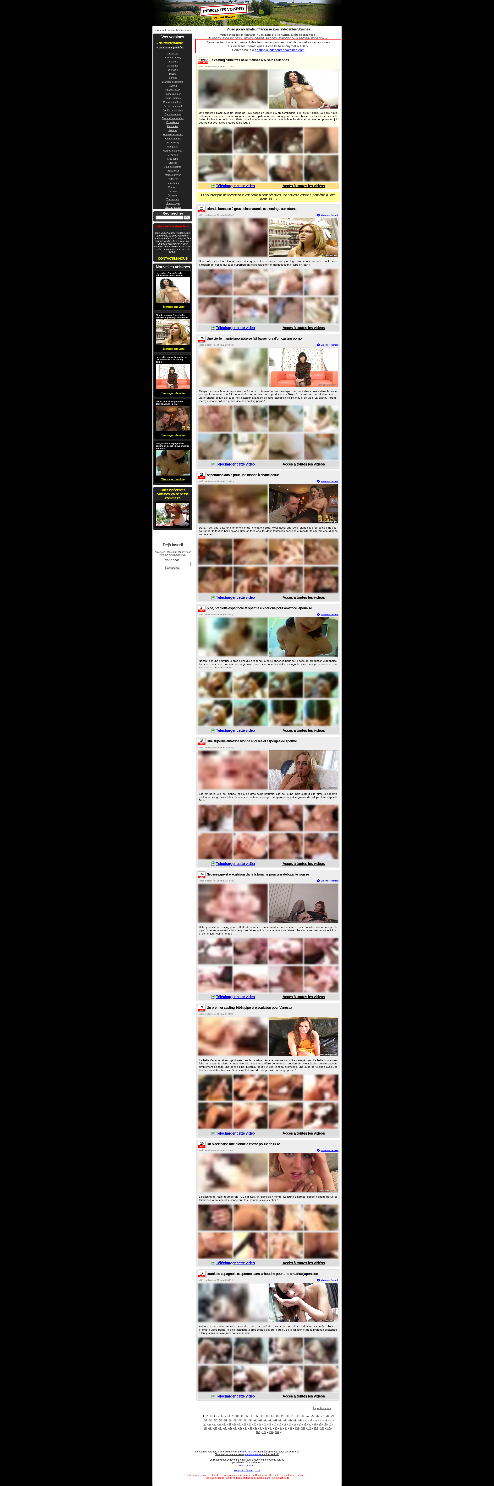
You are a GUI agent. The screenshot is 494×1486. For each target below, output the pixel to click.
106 (258, 1432)
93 (261, 1428)
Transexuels (172, 199)
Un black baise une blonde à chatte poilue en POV (243, 1144)
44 (275, 1420)
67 (260, 1424)
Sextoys (173, 191)
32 (215, 1420)
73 (290, 1424)
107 (264, 1432)
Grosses (172, 163)
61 (229, 1424)
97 (281, 1428)
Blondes (172, 78)
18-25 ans (172, 53)
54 (326, 1420)
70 (275, 1424)
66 (255, 1424)
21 (292, 1416)
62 (234, 1424)
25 (312, 1416)
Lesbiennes (173, 171)
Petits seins (173, 183)
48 (295, 1420)
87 (230, 1428)
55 (331, 1420)
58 (214, 1424)
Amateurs (173, 61)
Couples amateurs (172, 102)
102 (309, 1428)
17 (272, 1416)
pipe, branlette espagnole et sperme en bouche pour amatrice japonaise (259, 608)
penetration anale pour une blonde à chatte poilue (243, 475)
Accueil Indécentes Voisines (174, 30)
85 (220, 1428)
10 (237, 1416)
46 (285, 1420)
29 (332, 1416)
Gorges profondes (172, 150)
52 (316, 1420)
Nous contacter (246, 1465)
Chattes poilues (173, 94)
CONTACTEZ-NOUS (173, 258)
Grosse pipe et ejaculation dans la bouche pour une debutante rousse (258, 874)
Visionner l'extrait (329, 215)
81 (330, 1424)
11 (242, 1416)
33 (220, 1420)
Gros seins (172, 158)
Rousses (172, 187)
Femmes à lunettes (173, 134)
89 (240, 1428)
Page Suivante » (322, 1408)
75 (300, 1424)
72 (285, 1424)
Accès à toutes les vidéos (304, 186)
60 (224, 1424)
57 (209, 1424)
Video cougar (173, 203)
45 (280, 1420)
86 (225, 1428)
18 (277, 1416)
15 (262, 1416)
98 (286, 1428)
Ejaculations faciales (173, 118)
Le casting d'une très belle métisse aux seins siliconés (249, 60)
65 (250, 1424)
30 (205, 1420)
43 (270, 1420)
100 (297, 1428)
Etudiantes (172, 126)
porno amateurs (252, 1454)
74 (295, 1424)
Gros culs (173, 154)
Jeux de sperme (172, 167)
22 (297, 1416)
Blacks (172, 73)
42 (265, 1420)
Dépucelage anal (173, 106)
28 (327, 1416)
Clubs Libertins (173, 98)
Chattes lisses (172, 90)
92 (256, 1428)
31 (210, 1420)
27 (322, 1416)
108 (271, 1432)
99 (291, 1428)
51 (311, 1420)
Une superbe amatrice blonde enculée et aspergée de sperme (252, 741)
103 (316, 1428)
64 (245, 1424)
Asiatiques (172, 65)
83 (210, 1428)
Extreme (172, 130)
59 (219, 1424)
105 (329, 1428)
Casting (173, 86)
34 (225, 1420)
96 (276, 1428)
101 (303, 1428)
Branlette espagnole (172, 82)
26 (317, 1416)
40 (255, 1420)
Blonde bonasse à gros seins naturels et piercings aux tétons (251, 209)
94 (266, 1428)
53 (321, 1420)
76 (305, 1424)
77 (310, 1424)
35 (230, 1420)
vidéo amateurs (249, 1451)
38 (245, 1420)
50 (306, 1420)
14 (257, 1416)
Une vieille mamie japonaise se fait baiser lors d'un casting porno (254, 338)
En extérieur (172, 122)
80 (325, 1424)
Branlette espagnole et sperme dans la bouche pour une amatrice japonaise (262, 1274)
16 (267, 1416)
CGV (257, 1470)
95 (271, 1428)
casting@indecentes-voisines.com (280, 50)
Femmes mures (173, 138)
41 (260, 1420)
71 (280, 1424)
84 (215, 1428)
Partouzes (172, 179)
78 (315, 1424)
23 (302, 1416)
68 (265, 1424)
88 (235, 1428)
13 (252, 1416)
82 (205, 1428)
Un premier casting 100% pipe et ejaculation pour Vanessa (249, 1007)
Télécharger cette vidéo (235, 186)
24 (307, 1416)
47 (290, 1420)
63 (240, 1424)
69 (270, 1424)
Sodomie (173, 195)
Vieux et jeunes (173, 207)
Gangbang (172, 146)
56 (204, 1424)
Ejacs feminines (172, 114)
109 (277, 1432)
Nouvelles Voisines (171, 43)
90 (245, 1428)
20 (287, 1416)
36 (235, 1420)
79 (320, 1424)
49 (300, 1420)
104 (322, 1428)
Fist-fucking (173, 142)
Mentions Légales (244, 1470)
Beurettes (173, 69)
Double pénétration (173, 110)
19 (282, 1416)
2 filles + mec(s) (173, 57)
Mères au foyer (173, 175)
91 (251, 1428)
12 (247, 1416)
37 (240, 1420)
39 (250, 1420)
